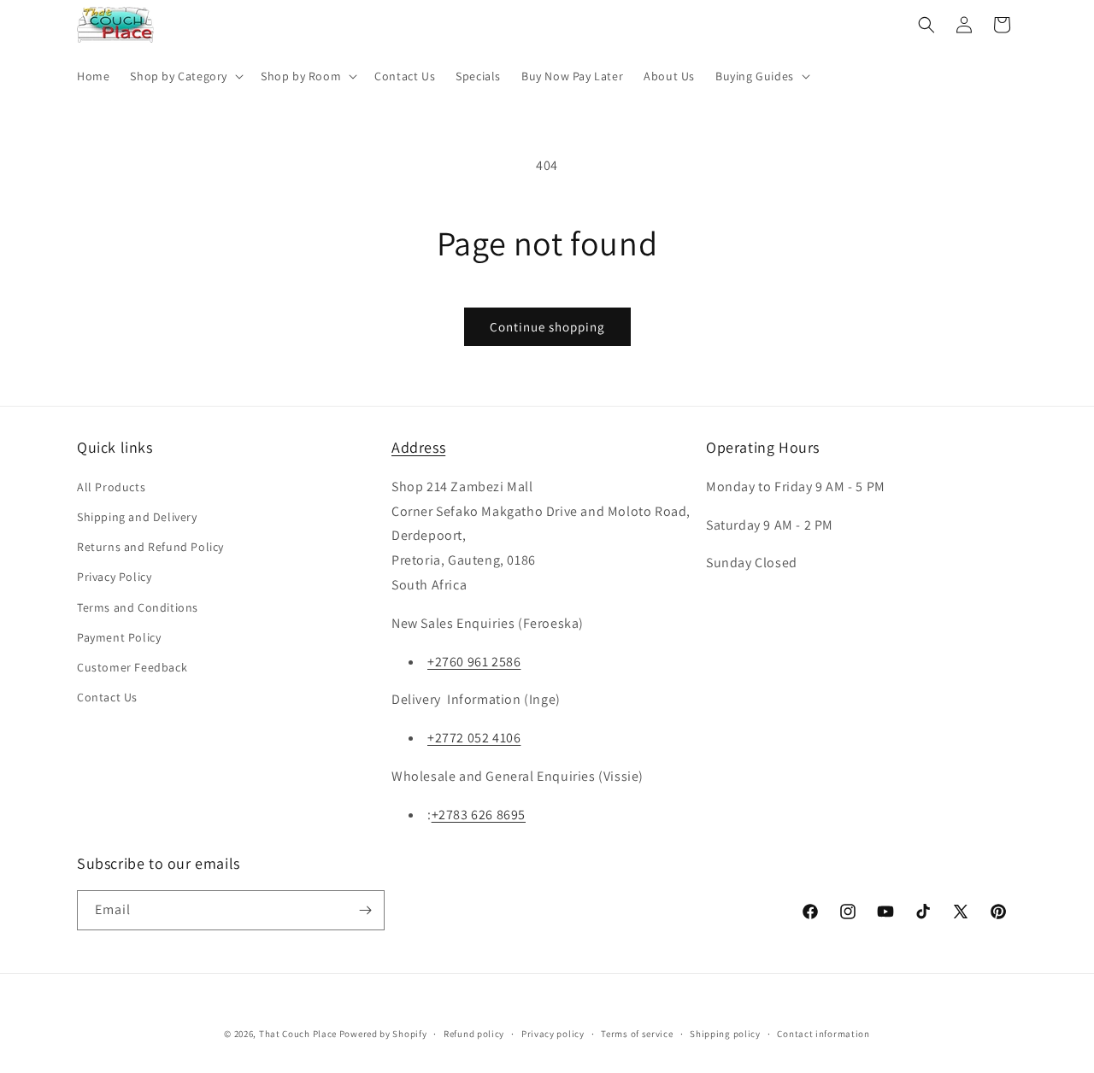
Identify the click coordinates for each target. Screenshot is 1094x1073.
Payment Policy (119, 637)
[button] (185, 76)
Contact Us (107, 697)
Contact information (823, 1034)
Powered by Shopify (383, 1034)
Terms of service (637, 1034)
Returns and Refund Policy (150, 546)
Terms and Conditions (137, 607)
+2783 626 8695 (479, 815)
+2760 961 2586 (474, 662)
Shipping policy (725, 1034)
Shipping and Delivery (137, 517)
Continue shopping (547, 327)
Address (418, 447)
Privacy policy (553, 1034)
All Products (111, 487)
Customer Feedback (132, 667)
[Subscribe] (365, 910)
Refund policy (474, 1034)
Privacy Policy (114, 576)
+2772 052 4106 (474, 738)
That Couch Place (298, 1034)
